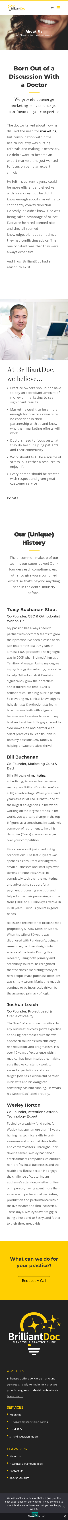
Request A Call (34, 1280)
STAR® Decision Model (23, 1436)
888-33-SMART (19, 1478)
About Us (15, 1456)
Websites (15, 1414)
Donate (12, 498)
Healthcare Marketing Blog (26, 1463)
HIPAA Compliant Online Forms (28, 1422)
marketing (48, 131)
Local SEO (15, 1429)
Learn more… (15, 1396)
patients (51, 445)
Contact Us (16, 1471)
